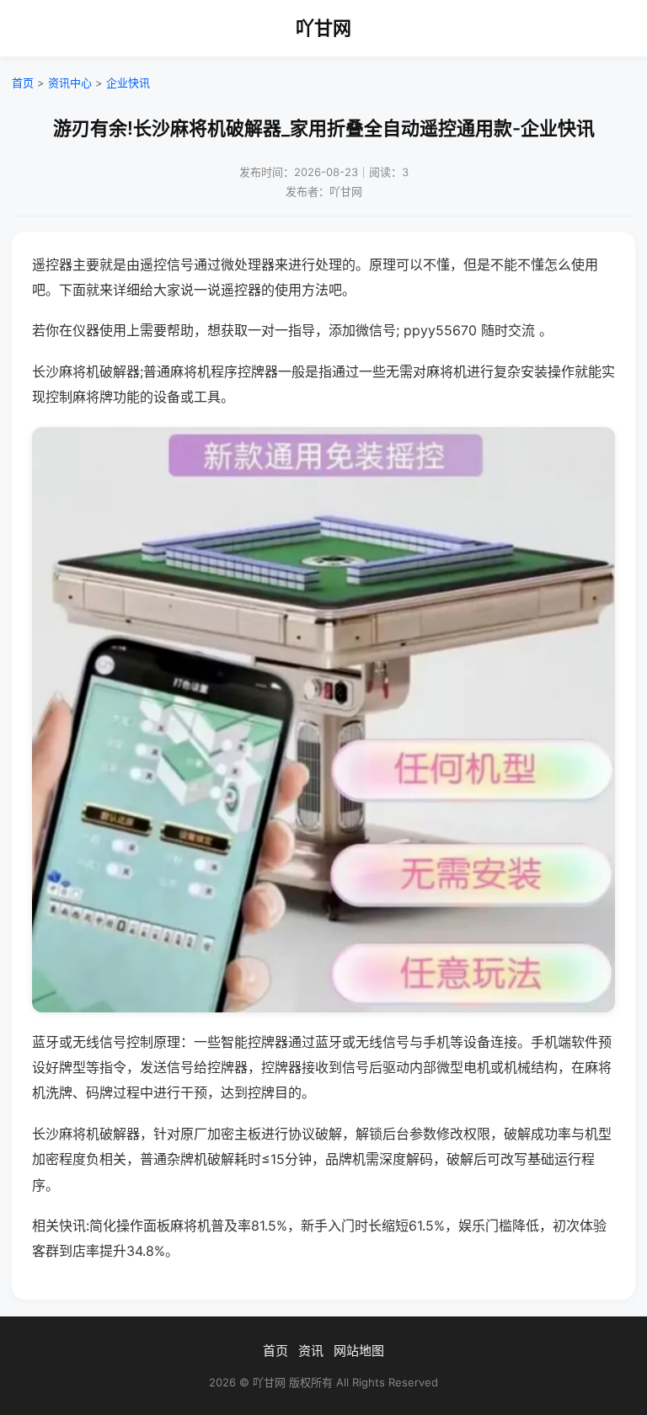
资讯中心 (70, 82)
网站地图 (359, 1351)
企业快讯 (128, 82)
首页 (23, 82)
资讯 (311, 1351)
